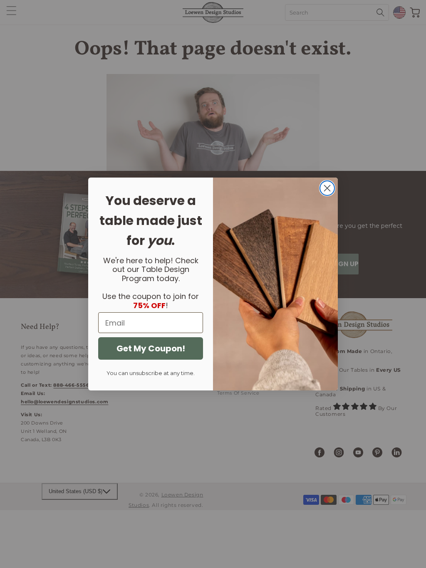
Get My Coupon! (150, 348)
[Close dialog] (327, 188)
